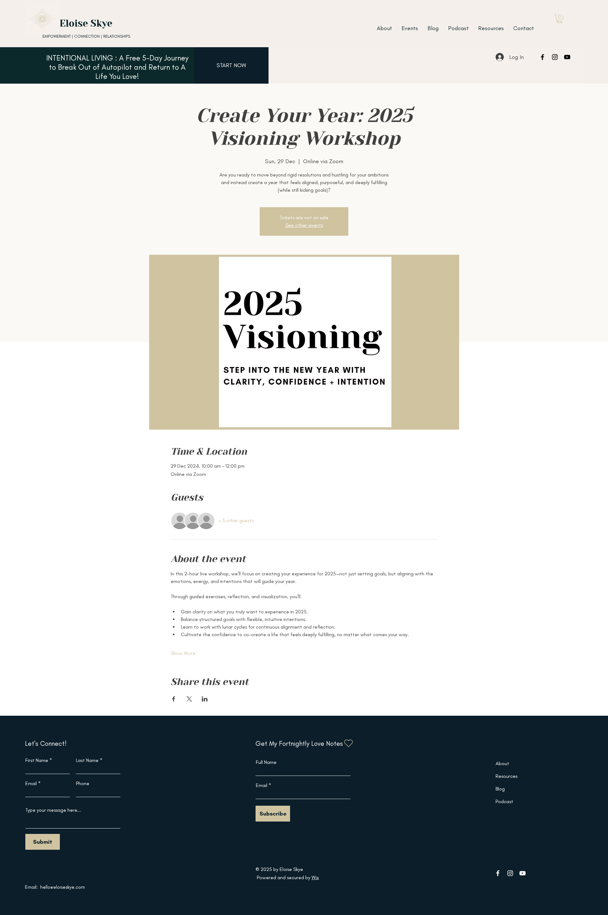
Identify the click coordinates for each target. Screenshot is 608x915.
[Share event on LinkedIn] (205, 698)
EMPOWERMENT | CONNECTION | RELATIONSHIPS (86, 36)
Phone (82, 783)
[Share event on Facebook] (174, 698)
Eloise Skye (86, 23)
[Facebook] (542, 57)
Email (31, 783)
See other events (304, 225)
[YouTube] (567, 57)
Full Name (266, 762)
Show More (183, 653)
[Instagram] (555, 57)
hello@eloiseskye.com (62, 887)
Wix (315, 877)
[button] (559, 18)
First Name (36, 760)
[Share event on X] (189, 698)
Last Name (87, 760)
